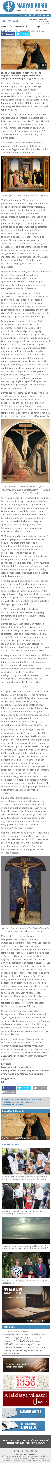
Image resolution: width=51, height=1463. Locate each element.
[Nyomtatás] (9, 1093)
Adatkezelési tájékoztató (41, 1460)
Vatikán (7, 1353)
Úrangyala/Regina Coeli (34, 1334)
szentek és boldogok (23, 1344)
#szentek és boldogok (12, 1104)
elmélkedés (9, 1337)
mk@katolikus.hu (22, 1458)
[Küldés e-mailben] (40, 1089)
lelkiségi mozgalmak (13, 1350)
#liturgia (36, 1099)
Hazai (12, 1440)
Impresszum (6, 1460)
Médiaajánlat (16, 1460)
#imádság (25, 1099)
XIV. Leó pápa (23, 1340)
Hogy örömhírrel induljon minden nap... (17, 1293)
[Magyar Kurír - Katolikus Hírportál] (25, 11)
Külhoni (34, 1440)
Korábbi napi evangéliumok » (38, 1321)
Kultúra (6, 30)
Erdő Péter (41, 1347)
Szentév (15, 1353)
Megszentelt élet (15, 1443)
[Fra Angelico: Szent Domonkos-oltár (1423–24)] (25, 174)
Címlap (5, 1440)
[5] (25, 68)
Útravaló (8, 1347)
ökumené (38, 1344)
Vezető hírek (10, 1144)
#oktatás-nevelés (10, 1102)
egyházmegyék (23, 1337)
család (8, 1344)
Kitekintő (44, 1440)
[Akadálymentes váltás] (19, 15)
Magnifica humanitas (32, 1350)
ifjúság (37, 1341)
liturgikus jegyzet (11, 1331)
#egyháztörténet (10, 1099)
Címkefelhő (9, 1327)
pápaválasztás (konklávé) (24, 1347)
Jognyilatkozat (26, 1460)
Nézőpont (30, 1443)
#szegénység (27, 1102)
